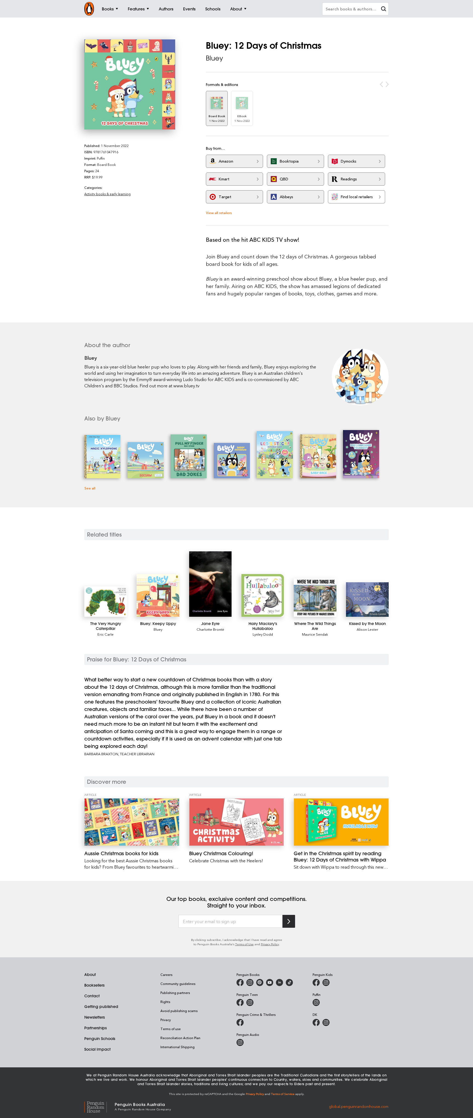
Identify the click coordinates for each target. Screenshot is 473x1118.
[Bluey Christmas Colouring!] (236, 822)
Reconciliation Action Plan (180, 1037)
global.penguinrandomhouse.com (358, 1106)
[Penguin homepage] (89, 9)
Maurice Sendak (315, 634)
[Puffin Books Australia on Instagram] (316, 1002)
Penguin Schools (99, 1038)
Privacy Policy (270, 944)
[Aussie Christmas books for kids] (132, 822)
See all (89, 488)
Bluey (214, 58)
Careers (166, 974)
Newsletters (94, 1017)
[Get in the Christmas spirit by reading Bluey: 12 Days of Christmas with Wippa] (341, 822)
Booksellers (94, 985)
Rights (165, 1001)
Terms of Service (283, 1093)
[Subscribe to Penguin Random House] (288, 921)
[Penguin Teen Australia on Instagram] (249, 1002)
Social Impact (97, 1049)
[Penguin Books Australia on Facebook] (240, 982)
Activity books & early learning (107, 193)
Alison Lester (367, 629)
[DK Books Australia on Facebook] (316, 1022)
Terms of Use (244, 944)
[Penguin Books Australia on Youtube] (269, 982)
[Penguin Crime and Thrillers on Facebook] (240, 1022)
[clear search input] (383, 9)
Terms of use (170, 1028)
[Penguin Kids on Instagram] (326, 982)
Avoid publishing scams (179, 1010)
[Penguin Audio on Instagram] (240, 1042)
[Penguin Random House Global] (99, 1106)
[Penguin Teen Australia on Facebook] (240, 1002)
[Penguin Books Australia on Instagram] (249, 982)
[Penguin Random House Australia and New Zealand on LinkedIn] (279, 982)
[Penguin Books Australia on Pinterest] (259, 982)
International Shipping (177, 1046)
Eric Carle (105, 634)
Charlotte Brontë (210, 629)
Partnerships (95, 1027)
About (90, 974)
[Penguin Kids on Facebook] (316, 982)
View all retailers (219, 212)
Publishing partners (175, 992)
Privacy (165, 1019)
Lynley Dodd (263, 634)
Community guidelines (177, 983)
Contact (92, 995)
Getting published (101, 1006)
